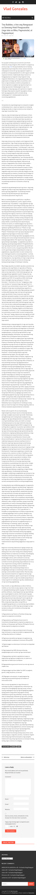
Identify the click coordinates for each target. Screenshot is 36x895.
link (10, 67)
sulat (18, 746)
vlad (12, 35)
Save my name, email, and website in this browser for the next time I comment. (16, 817)
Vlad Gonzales (15, 9)
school (13, 746)
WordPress (15, 893)
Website (7, 809)
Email (7, 804)
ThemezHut (31, 893)
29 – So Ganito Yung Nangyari (25, 867)
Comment (8, 777)
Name (7, 799)
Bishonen (6, 757)
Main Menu (8, 18)
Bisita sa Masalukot (26, 757)
